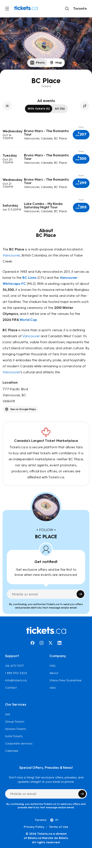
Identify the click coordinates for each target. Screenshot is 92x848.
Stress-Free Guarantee (65, 680)
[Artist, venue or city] (67, 8)
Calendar (11, 751)
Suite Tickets (13, 736)
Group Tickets (14, 721)
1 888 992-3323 (16, 673)
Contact (11, 687)
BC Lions (29, 278)
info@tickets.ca (16, 680)
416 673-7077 (14, 666)
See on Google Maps (23, 409)
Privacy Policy (34, 827)
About (53, 673)
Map (58, 62)
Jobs (52, 687)
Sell (7, 714)
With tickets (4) (39, 108)
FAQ (52, 666)
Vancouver (11, 255)
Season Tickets (15, 729)
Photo (40, 62)
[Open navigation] (7, 9)
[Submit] (80, 594)
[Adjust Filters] (7, 106)
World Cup (28, 320)
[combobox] (79, 8)
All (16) (60, 108)
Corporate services (18, 743)
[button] (81, 134)
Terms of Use (58, 827)
